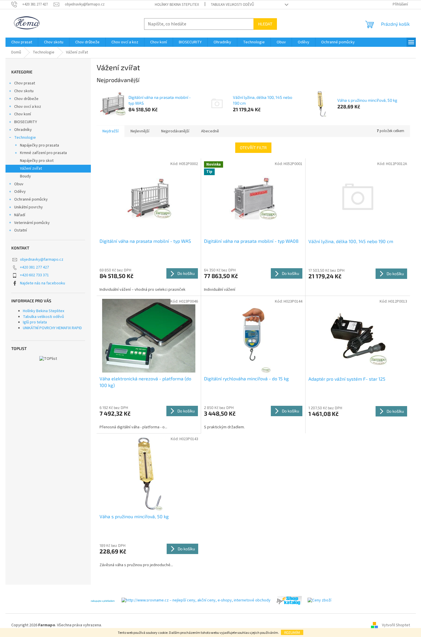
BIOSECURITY (25, 122)
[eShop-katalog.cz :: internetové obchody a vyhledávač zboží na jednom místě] (289, 600)
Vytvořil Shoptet (396, 625)
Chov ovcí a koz (27, 107)
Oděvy (20, 192)
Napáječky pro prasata (39, 145)
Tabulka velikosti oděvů (232, 4)
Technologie (25, 137)
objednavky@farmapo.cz (41, 259)
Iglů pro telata (35, 322)
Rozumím (292, 632)
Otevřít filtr (253, 147)
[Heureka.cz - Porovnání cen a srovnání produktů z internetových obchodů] (103, 600)
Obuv (18, 184)
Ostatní (20, 230)
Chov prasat (24, 83)
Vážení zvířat (31, 168)
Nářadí (19, 215)
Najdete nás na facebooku (42, 283)
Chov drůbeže (26, 99)
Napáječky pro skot (37, 161)
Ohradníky (23, 130)
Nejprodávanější (175, 131)
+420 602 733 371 (34, 275)
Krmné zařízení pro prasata (43, 153)
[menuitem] (21, 42)
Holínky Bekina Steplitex (177, 4)
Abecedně (210, 131)
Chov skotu (24, 91)
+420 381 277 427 (34, 267)
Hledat (265, 23)
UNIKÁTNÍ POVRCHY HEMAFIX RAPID (52, 328)
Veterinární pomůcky (32, 223)
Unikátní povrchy (28, 207)
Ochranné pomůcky (31, 199)
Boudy (25, 176)
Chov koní (22, 114)
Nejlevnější (139, 131)
